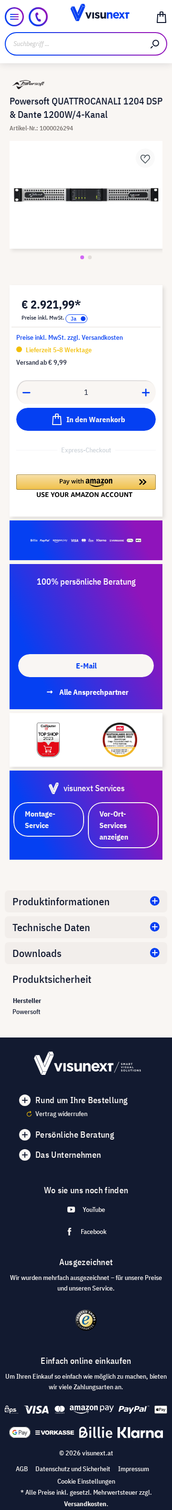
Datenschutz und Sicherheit (72, 1468)
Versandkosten (85, 1503)
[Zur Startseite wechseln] (86, 17)
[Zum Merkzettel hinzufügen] (145, 158)
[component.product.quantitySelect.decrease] (26, 392)
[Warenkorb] (161, 17)
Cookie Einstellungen (86, 1481)
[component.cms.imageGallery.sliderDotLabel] (82, 257)
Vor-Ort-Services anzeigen (114, 825)
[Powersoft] (86, 85)
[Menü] (14, 16)
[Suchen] (155, 44)
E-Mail (86, 665)
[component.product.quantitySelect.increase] (146, 392)
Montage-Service (40, 819)
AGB (22, 1468)
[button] (86, 485)
